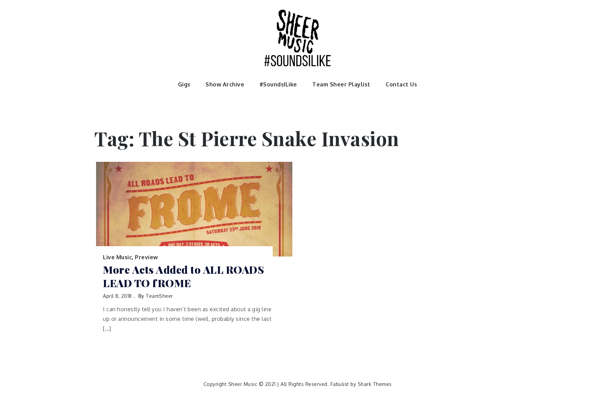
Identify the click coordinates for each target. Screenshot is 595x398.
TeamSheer (159, 296)
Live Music (117, 257)
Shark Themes (375, 384)
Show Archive (225, 84)
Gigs (184, 84)
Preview (146, 257)
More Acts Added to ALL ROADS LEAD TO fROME (183, 276)
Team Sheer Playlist (341, 84)
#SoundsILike (278, 84)
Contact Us (401, 84)
